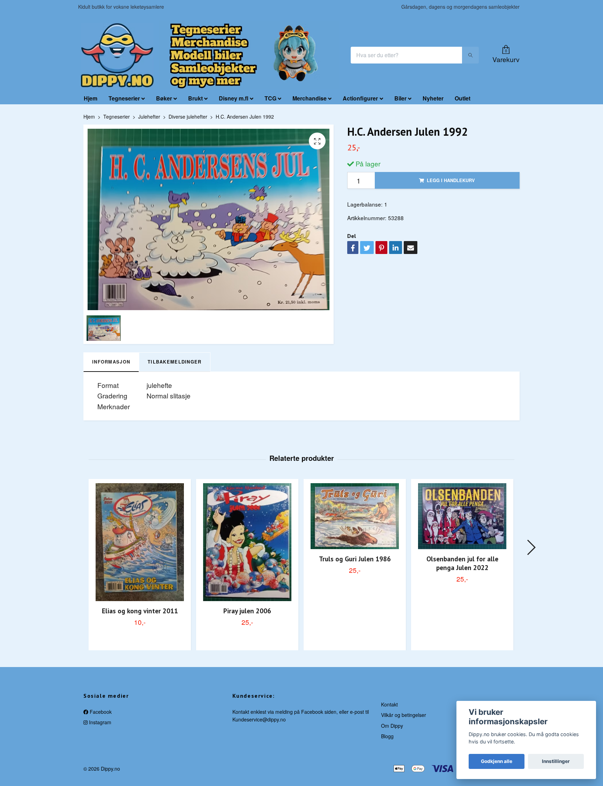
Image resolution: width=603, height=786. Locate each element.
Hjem (90, 98)
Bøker (164, 98)
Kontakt (389, 704)
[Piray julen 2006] (247, 542)
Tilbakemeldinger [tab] (174, 362)
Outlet (462, 98)
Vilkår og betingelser (403, 714)
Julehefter (149, 116)
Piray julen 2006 (247, 610)
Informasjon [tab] (111, 362)
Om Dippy (392, 725)
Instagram (99, 722)
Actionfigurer (360, 98)
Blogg (387, 736)
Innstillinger (556, 761)
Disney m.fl (233, 98)
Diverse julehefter (188, 116)
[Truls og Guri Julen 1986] (355, 516)
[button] (531, 547)
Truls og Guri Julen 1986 (355, 558)
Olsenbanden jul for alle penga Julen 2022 (462, 563)
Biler (400, 98)
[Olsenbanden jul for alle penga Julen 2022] (462, 516)
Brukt (195, 98)
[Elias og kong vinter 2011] (140, 542)
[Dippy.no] (117, 55)
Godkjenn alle (496, 761)
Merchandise (309, 98)
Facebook (100, 711)
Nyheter (433, 98)
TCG (270, 98)
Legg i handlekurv (451, 180)
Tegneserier (124, 98)
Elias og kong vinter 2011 (140, 610)
